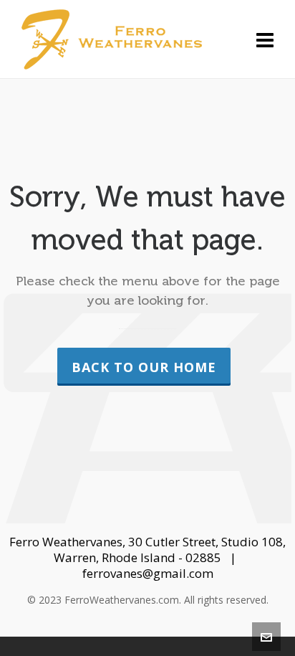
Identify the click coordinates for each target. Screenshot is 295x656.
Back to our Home (144, 367)
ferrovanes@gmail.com (147, 573)
